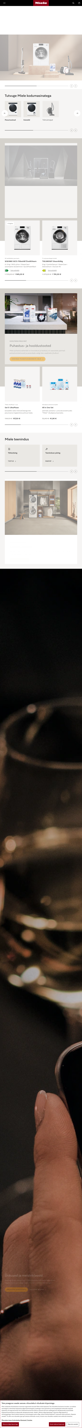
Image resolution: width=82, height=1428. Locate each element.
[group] (22, 248)
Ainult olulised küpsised (57, 1424)
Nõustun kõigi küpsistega (10, 1424)
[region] (41, 47)
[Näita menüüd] (4, 3)
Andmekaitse (16, 1420)
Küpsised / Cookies (26, 1420)
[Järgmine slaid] (75, 86)
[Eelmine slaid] (71, 86)
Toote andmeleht (14, 270)
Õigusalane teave (7, 1420)
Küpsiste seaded (73, 1424)
